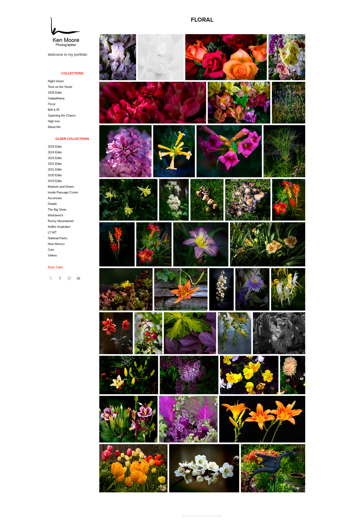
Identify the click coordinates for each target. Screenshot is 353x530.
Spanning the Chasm (62, 115)
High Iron (54, 121)
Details (52, 203)
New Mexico (56, 244)
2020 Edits (55, 175)
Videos (52, 255)
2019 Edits (55, 181)
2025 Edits (55, 146)
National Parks (57, 238)
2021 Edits (55, 169)
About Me (54, 127)
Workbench (55, 215)
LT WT (52, 232)
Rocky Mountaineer (61, 221)
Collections (72, 73)
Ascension (55, 198)
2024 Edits (55, 152)
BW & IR (53, 109)
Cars (51, 249)
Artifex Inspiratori (59, 226)
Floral (51, 104)
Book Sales (55, 267)
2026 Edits (55, 92)
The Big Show (57, 209)
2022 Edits (55, 163)
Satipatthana (56, 98)
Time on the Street (60, 87)
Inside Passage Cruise (63, 192)
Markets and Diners (61, 186)
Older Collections (72, 138)
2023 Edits (55, 158)
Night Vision (56, 81)
